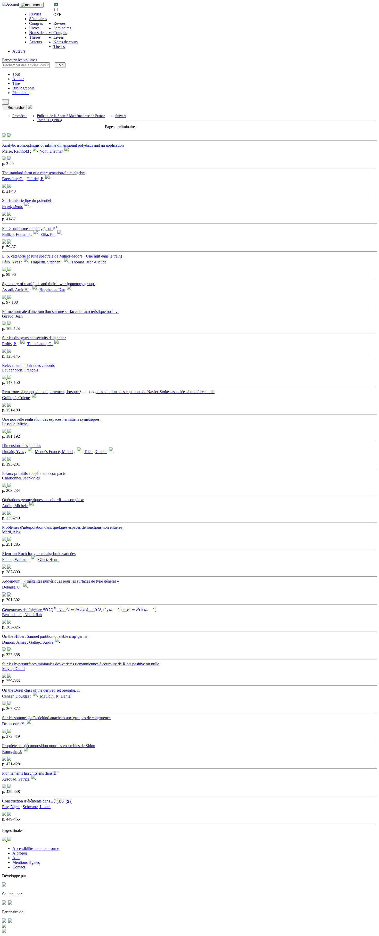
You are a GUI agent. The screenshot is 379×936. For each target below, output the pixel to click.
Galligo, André (41, 642)
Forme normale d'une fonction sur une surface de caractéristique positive (60, 311)
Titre (16, 83)
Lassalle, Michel (15, 424)
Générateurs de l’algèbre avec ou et (77, 609)
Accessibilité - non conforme (35, 848)
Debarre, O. (11, 587)
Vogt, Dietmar (51, 151)
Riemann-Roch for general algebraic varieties (39, 553)
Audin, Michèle (15, 505)
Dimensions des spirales (21, 445)
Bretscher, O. (12, 179)
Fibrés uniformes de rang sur (29, 228)
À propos (20, 853)
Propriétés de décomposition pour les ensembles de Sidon (48, 745)
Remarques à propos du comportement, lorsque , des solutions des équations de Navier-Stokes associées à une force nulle (108, 392)
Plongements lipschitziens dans (30, 773)
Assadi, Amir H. (15, 290)
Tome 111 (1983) (49, 120)
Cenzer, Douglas (15, 696)
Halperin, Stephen (45, 262)
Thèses (34, 37)
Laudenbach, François (20, 370)
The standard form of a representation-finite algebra (43, 173)
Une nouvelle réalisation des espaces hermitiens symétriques (51, 419)
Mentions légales (26, 862)
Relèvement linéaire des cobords (28, 365)
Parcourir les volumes (19, 60)
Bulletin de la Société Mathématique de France (71, 116)
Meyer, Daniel (13, 668)
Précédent (19, 116)
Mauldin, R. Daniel (55, 696)
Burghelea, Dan (52, 290)
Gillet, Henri (48, 559)
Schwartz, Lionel (37, 807)
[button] (52, 65)
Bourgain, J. (12, 751)
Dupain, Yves (13, 452)
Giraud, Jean (12, 316)
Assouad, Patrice (15, 779)
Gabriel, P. (35, 179)
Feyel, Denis (12, 206)
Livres (34, 28)
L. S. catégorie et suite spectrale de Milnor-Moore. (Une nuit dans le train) (62, 256)
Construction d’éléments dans (36, 801)
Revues (35, 14)
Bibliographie (23, 88)
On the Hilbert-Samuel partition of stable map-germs (44, 636)
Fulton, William (14, 559)
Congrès (36, 23)
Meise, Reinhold (15, 151)
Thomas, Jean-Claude (88, 262)
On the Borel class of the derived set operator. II (41, 690)
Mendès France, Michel (54, 452)
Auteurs (35, 42)
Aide (16, 858)
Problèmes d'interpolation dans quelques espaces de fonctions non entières (62, 527)
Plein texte (20, 92)
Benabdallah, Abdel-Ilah (22, 614)
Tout (60, 65)
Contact (18, 867)
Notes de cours (41, 32)
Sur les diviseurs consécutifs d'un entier (34, 338)
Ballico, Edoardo (16, 234)
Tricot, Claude (95, 452)
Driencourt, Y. (13, 724)
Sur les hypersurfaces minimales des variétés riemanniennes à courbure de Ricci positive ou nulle (80, 664)
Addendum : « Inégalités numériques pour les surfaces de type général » (60, 581)
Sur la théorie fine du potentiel (26, 200)
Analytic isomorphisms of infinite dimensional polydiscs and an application (63, 145)
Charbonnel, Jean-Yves (21, 478)
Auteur (18, 79)
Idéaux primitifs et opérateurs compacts (33, 473)
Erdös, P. (9, 344)
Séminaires (38, 18)
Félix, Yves (11, 262)
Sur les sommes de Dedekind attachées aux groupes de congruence (56, 718)
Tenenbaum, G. (40, 344)
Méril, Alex (11, 532)
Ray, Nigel (11, 807)
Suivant (120, 116)
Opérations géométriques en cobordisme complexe (43, 500)
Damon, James (14, 642)
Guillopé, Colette (16, 397)
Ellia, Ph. (47, 234)
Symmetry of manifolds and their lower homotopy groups (48, 283)
